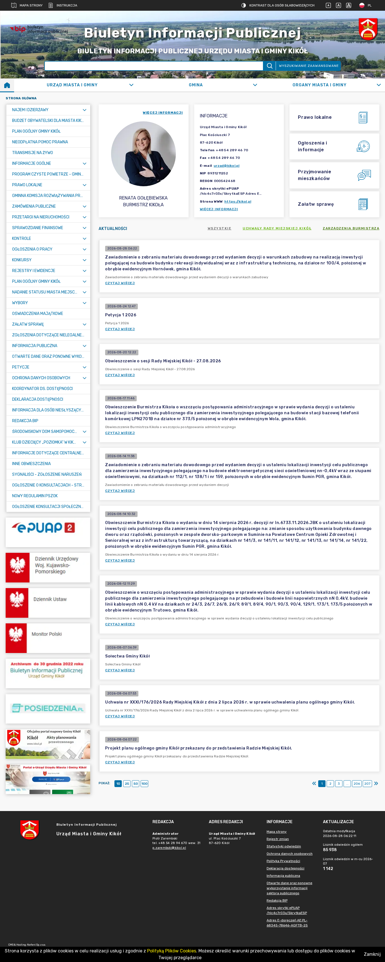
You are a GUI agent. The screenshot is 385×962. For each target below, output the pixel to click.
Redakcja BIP (277, 900)
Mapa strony (31, 5)
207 (367, 784)
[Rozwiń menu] (84, 110)
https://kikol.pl (237, 201)
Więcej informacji (219, 209)
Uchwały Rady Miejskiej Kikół (277, 228)
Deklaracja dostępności (285, 868)
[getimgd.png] (368, 29)
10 (118, 784)
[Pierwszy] (314, 783)
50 (136, 784)
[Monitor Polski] (48, 638)
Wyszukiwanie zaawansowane (309, 66)
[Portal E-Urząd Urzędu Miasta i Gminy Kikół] (48, 779)
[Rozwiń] (131, 84)
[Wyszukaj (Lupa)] (269, 66)
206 (357, 784)
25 (127, 784)
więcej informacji (163, 113)
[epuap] (48, 532)
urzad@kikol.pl (227, 166)
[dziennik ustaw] (48, 603)
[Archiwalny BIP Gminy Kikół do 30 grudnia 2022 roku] (48, 673)
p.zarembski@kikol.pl (169, 848)
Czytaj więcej (120, 283)
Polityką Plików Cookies (171, 951)
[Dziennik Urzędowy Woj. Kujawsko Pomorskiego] (48, 567)
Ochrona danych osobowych (290, 854)
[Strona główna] (7, 84)
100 (144, 784)
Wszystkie (220, 228)
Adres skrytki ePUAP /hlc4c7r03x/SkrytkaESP (287, 910)
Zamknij (372, 954)
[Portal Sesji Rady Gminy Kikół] (48, 709)
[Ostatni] (376, 783)
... (347, 784)
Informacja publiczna (283, 876)
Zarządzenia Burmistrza (351, 228)
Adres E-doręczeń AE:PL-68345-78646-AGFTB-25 (287, 922)
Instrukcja (67, 5)
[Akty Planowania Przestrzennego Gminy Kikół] (48, 744)
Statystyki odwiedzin (284, 846)
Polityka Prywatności (283, 861)
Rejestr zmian (278, 839)
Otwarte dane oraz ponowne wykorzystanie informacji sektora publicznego (289, 888)
